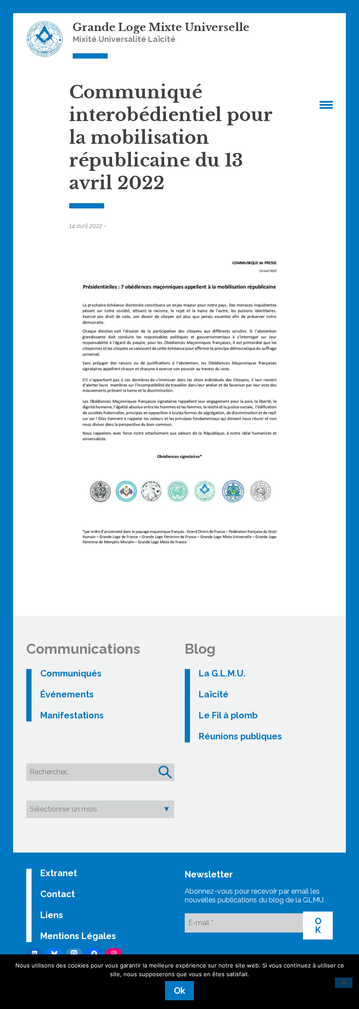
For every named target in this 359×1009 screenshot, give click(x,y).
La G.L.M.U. (222, 673)
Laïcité (214, 694)
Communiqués (71, 673)
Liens (51, 915)
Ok (179, 990)
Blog (200, 649)
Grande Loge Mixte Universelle (161, 27)
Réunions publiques (240, 736)
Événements (67, 694)
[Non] (343, 983)
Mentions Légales (78, 936)
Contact (57, 894)
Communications (83, 649)
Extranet (58, 873)
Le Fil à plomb (228, 715)
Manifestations (72, 715)
